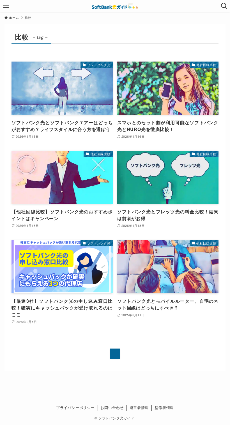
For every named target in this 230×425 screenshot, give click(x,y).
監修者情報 (164, 407)
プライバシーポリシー (75, 407)
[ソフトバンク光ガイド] (115, 6)
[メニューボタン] (6, 6)
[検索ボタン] (224, 6)
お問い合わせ (112, 407)
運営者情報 (139, 407)
